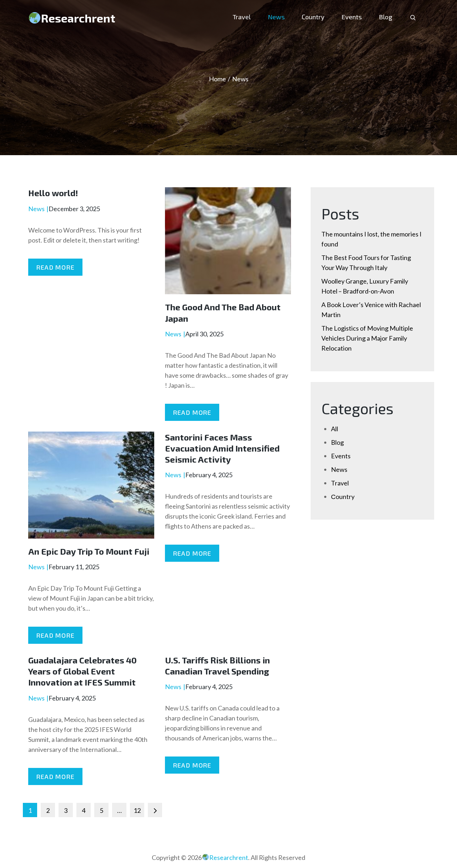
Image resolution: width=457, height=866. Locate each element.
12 (137, 810)
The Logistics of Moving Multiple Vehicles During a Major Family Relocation (367, 338)
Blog (385, 17)
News (276, 17)
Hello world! (53, 193)
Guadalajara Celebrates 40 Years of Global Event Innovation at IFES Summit (82, 671)
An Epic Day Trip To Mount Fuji (88, 551)
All (334, 429)
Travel (242, 17)
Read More (55, 267)
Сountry (313, 17)
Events (352, 17)
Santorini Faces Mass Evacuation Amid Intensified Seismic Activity (222, 448)
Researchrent (78, 18)
